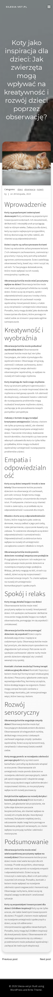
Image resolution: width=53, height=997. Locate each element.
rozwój (40, 189)
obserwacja (29, 189)
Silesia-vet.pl (16, 6)
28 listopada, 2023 (22, 194)
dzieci (20, 189)
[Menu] (49, 6)
